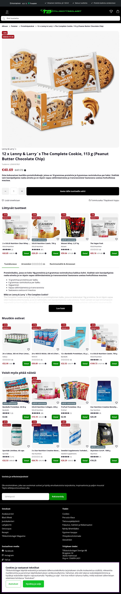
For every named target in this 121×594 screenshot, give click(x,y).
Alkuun (5, 26)
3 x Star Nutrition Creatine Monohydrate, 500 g (51, 450)
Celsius (4, 357)
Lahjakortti (6, 525)
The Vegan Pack (96, 243)
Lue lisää (60, 308)
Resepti (5, 532)
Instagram (9, 555)
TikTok (7, 560)
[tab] (33, 264)
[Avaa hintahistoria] (25, 170)
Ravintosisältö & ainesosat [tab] (62, 264)
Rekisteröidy (58, 496)
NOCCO (34, 357)
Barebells (64, 357)
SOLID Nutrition (8, 246)
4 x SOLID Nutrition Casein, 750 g (103, 353)
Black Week (7, 517)
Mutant (63, 246)
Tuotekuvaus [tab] (10, 264)
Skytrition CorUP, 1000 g (100, 450)
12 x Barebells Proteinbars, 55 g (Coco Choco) (79, 353)
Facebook (9, 551)
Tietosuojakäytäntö (71, 521)
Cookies (65, 514)
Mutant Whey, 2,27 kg (70, 243)
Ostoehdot (67, 540)
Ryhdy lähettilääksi (70, 528)
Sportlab (5, 454)
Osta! (26, 253)
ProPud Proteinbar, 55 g (71, 407)
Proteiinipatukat (27, 26)
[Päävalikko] (7, 11)
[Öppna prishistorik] (16, 253)
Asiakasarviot (8, 514)
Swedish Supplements (69, 454)
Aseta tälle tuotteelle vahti (72, 191)
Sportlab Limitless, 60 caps (13, 450)
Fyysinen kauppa (69, 532)
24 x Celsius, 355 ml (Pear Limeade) (16, 353)
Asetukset (13, 584)
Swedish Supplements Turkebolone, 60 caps (79, 450)
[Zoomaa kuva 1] (60, 89)
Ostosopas (6, 528)
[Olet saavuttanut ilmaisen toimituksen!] (5, 191)
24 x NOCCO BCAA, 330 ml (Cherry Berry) (48, 353)
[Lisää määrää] (22, 191)
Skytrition (93, 454)
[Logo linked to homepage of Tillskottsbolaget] (61, 11)
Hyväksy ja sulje (33, 584)
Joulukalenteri (8, 521)
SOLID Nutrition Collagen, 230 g (44, 407)
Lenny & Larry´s (9, 149)
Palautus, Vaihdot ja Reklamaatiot (77, 525)
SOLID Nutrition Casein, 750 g (44, 243)
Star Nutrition (95, 410)
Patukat (14, 26)
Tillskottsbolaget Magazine (13, 536)
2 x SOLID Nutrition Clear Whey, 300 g (17, 243)
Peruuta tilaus (68, 517)
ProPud (63, 410)
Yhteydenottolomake (71, 536)
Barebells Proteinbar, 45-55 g (14, 407)
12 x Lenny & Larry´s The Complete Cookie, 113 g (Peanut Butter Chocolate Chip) (70, 26)
